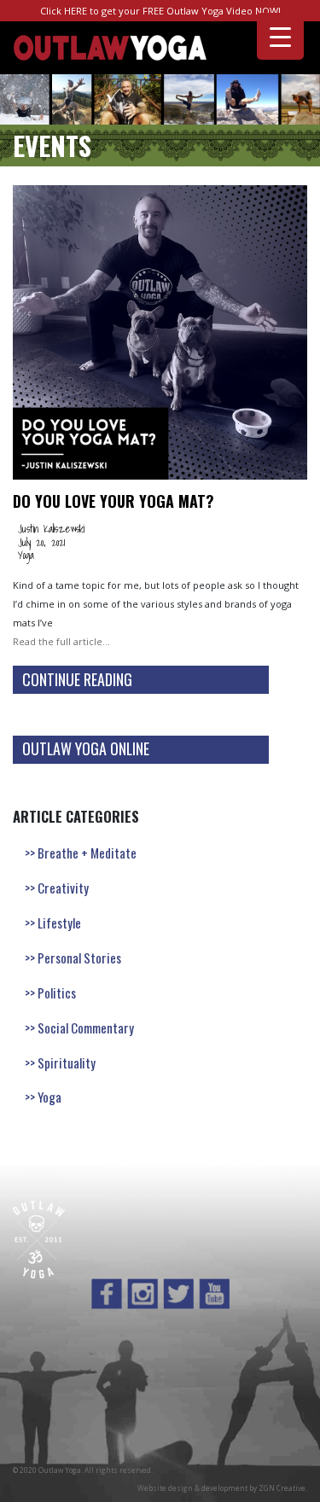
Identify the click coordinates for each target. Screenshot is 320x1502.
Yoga (26, 554)
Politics (57, 992)
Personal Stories (79, 957)
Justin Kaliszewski (51, 528)
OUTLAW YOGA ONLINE (85, 748)
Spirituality (67, 1062)
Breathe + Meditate (87, 852)
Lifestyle (59, 922)
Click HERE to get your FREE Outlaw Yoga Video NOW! (160, 10)
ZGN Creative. (283, 1488)
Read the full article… (61, 641)
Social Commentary (86, 1027)
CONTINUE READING (77, 679)
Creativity (63, 887)
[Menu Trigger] (280, 36)
